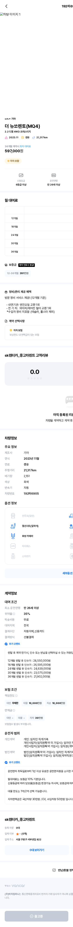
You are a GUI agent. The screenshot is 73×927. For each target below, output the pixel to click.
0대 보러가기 (37, 850)
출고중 (38, 916)
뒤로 (6, 6)
